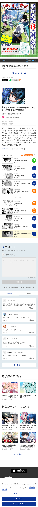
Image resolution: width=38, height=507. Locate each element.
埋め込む (16, 80)
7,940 (32, 308)
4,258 (32, 332)
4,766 (32, 320)
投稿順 (29, 293)
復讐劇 (22, 149)
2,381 (32, 358)
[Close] (36, 481)
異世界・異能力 (15, 149)
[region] (19, 492)
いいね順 (9, 293)
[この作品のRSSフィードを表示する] (20, 80)
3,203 (32, 346)
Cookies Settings (19, 494)
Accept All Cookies (19, 504)
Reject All (19, 499)
